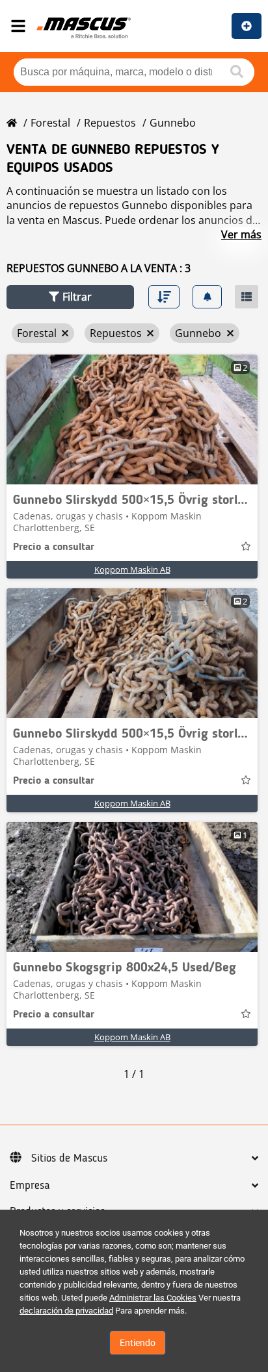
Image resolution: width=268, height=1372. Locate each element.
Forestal (50, 123)
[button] (70, 297)
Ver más (241, 234)
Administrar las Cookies (152, 1298)
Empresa (30, 1185)
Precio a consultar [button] (53, 547)
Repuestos (110, 123)
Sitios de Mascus (69, 1158)
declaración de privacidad (66, 1311)
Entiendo (137, 1343)
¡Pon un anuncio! (246, 26)
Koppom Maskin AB (132, 569)
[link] (132, 419)
